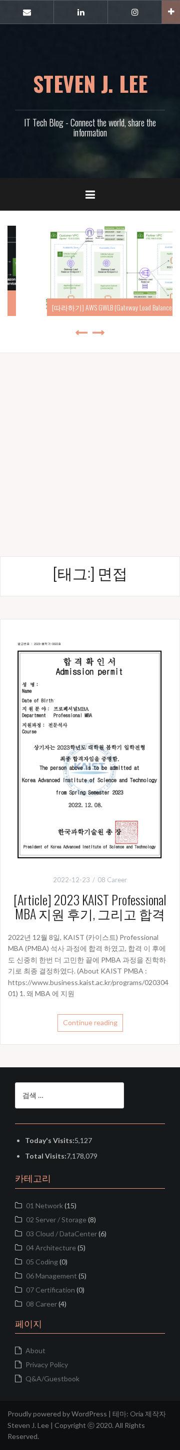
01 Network (44, 1205)
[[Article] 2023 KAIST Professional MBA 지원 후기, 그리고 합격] (90, 742)
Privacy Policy (47, 1364)
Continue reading (90, 1022)
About (36, 1350)
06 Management (51, 1275)
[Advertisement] (90, 443)
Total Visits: (45, 1156)
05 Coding (42, 1261)
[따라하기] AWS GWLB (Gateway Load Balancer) (92, 307)
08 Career (41, 1304)
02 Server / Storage (56, 1219)
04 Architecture (51, 1247)
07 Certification (50, 1289)
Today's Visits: (49, 1140)
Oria (137, 1413)
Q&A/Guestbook (53, 1378)
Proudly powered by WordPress (57, 1413)
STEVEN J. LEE (90, 83)
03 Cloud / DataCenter (61, 1233)
